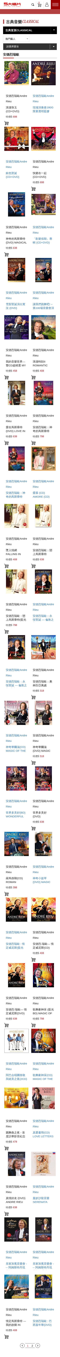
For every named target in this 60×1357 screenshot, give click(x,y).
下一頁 (37, 1345)
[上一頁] (22, 1345)
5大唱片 (12, 5)
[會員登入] (46, 4)
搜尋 (33, 5)
